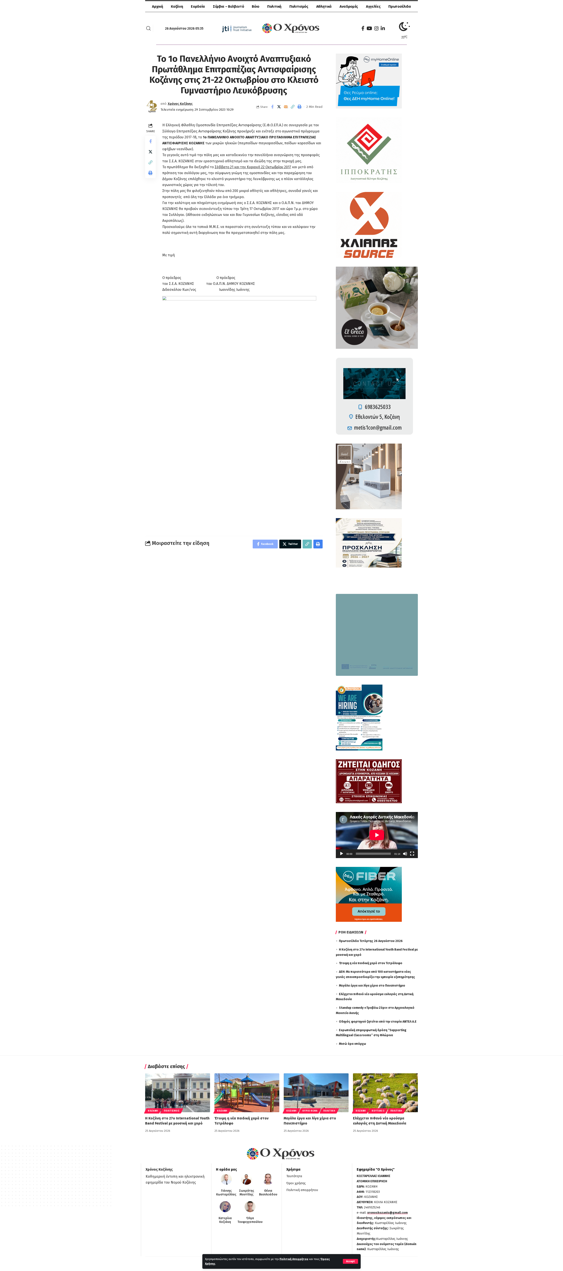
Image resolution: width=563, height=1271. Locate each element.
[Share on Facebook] (272, 106)
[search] (148, 28)
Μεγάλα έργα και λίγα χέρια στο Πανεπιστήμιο (372, 985)
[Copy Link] (293, 106)
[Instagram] (376, 28)
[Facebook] (363, 28)
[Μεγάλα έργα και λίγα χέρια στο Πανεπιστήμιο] (316, 1092)
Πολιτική (329, 1111)
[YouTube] (369, 28)
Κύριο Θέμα (309, 1111)
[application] (377, 835)
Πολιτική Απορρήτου (294, 1259)
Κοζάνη (153, 1111)
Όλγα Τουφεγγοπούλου (250, 1220)
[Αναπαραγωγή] (341, 854)
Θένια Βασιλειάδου (268, 1192)
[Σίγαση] (405, 854)
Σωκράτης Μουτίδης (246, 1192)
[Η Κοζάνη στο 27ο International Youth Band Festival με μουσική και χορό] (177, 1092)
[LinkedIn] (383, 28)
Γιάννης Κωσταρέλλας (226, 1192)
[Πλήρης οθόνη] (412, 854)
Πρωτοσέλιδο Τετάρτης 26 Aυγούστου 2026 (371, 941)
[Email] (286, 106)
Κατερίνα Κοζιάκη (225, 1220)
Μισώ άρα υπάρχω (352, 1044)
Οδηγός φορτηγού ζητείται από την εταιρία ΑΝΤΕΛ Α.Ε (378, 1021)
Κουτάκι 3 (378, 1111)
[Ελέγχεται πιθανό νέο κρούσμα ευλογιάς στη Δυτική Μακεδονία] (385, 1092)
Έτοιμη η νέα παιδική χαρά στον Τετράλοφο (370, 963)
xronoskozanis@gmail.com (387, 1213)
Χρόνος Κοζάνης (180, 104)
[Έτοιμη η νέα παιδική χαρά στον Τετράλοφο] (246, 1092)
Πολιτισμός (171, 1111)
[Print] (299, 106)
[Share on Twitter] (279, 106)
